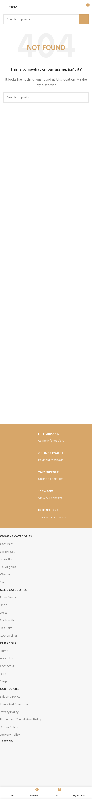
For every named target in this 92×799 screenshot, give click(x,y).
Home (4, 651)
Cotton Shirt (8, 620)
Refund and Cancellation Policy (21, 719)
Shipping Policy (10, 696)
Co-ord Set (7, 552)
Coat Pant (7, 544)
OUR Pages (8, 643)
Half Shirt (6, 628)
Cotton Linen (9, 635)
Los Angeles (8, 567)
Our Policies (9, 689)
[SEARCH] (84, 19)
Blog (3, 674)
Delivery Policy (10, 734)
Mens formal (8, 597)
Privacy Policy (9, 712)
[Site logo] (46, 6)
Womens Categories (16, 536)
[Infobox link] (46, 438)
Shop (3, 681)
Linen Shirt (7, 559)
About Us (6, 658)
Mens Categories (13, 590)
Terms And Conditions (14, 704)
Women (5, 574)
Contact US (7, 666)
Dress (3, 612)
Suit (2, 582)
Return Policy (9, 727)
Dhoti (4, 605)
